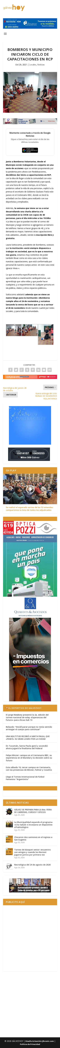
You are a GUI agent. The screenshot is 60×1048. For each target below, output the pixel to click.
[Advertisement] (30, 938)
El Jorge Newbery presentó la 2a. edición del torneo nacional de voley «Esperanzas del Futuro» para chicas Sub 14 (27, 717)
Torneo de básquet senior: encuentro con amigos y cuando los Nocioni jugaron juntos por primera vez (32, 852)
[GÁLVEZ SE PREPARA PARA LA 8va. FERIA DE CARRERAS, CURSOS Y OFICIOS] (9, 811)
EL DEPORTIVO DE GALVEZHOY (25, 708)
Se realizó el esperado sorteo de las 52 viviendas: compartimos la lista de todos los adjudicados (29, 508)
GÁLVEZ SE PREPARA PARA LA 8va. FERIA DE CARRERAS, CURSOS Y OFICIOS (33, 810)
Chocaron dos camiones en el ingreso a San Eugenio (33, 838)
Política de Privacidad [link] (30, 1044)
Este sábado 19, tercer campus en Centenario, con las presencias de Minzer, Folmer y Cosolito (29, 768)
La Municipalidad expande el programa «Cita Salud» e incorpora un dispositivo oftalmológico (33, 825)
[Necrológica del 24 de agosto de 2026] (9, 866)
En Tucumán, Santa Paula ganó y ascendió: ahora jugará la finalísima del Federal (27, 747)
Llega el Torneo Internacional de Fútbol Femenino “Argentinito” (25, 778)
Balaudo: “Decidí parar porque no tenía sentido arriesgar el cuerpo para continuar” (29, 728)
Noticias (41, 64)
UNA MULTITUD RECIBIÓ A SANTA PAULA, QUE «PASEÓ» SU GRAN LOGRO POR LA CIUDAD (28, 737)
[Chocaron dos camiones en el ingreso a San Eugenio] (9, 839)
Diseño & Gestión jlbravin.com (39, 1041)
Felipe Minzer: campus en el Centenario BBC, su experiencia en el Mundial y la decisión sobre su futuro (29, 758)
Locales (32, 64)
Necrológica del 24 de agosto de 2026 (32, 864)
